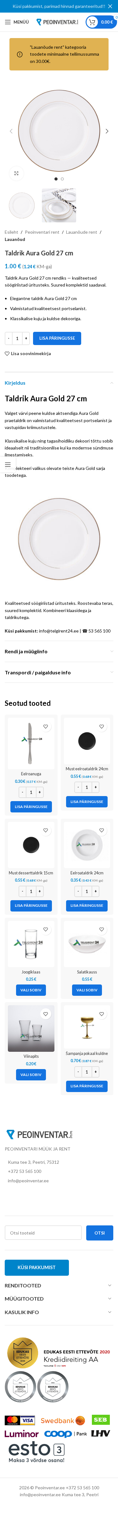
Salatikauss (87, 972)
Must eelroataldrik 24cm (87, 769)
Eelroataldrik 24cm (87, 873)
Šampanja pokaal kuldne (87, 1053)
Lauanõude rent (81, 232)
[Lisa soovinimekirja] (45, 726)
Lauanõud (15, 239)
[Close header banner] (110, 6)
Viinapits (31, 1056)
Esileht (11, 232)
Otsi (99, 1232)
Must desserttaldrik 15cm (31, 873)
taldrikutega (17, 617)
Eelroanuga (31, 774)
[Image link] (39, 1133)
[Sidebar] (8, 464)
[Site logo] (57, 21)
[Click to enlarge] (16, 173)
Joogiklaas (31, 972)
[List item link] (59, 1171)
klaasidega (77, 610)
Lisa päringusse (57, 338)
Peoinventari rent (42, 232)
